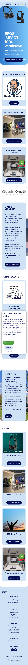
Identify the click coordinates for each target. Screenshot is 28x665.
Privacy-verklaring (14, 630)
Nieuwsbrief (14, 638)
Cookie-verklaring (14, 629)
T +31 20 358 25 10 (14, 604)
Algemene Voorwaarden (14, 625)
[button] (3, 191)
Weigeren (8, 347)
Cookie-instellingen (14, 632)
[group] (7, 191)
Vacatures (14, 627)
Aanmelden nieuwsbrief (14, 640)
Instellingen (8, 351)
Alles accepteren (8, 343)
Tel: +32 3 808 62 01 (14, 617)
